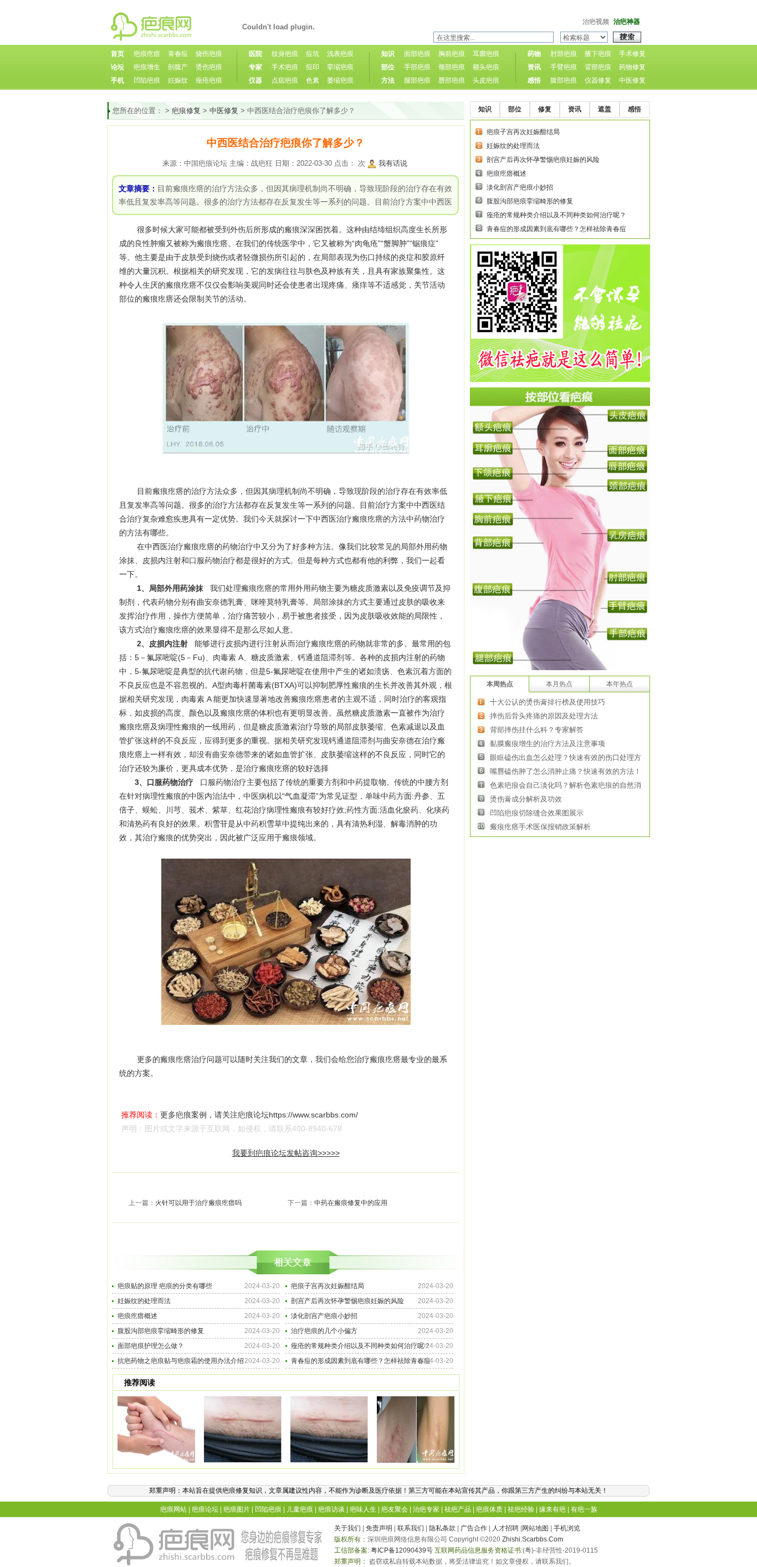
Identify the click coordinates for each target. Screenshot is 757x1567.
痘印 (312, 67)
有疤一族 (584, 1509)
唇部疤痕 (451, 80)
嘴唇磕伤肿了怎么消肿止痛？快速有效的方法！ (565, 771)
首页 (117, 54)
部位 (388, 67)
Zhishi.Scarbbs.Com (532, 1539)
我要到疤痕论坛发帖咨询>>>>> (286, 1153)
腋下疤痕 (598, 54)
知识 (388, 54)
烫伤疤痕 (209, 67)
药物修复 (632, 67)
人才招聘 (505, 1528)
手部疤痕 (417, 67)
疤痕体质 (489, 1509)
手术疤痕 (285, 67)
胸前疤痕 (451, 54)
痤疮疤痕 (209, 80)
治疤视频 (595, 21)
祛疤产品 (457, 1509)
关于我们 (347, 1528)
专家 (255, 67)
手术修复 (632, 54)
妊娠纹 (178, 80)
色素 (312, 80)
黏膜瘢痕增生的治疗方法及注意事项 (547, 743)
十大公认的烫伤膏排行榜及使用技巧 (547, 702)
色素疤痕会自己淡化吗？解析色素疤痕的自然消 (565, 785)
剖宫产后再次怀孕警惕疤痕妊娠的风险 (347, 1301)
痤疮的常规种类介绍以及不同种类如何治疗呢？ (361, 1346)
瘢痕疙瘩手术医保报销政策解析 (540, 827)
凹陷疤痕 (147, 80)
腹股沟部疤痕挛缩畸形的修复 (160, 1331)
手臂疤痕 (563, 67)
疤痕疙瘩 (147, 54)
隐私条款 (442, 1528)
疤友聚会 (394, 1509)
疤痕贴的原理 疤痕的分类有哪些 (164, 1286)
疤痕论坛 (205, 1509)
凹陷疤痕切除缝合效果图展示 (537, 813)
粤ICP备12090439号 (402, 1550)
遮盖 (604, 109)
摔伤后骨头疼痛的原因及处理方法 (544, 716)
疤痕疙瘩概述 (137, 1316)
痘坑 (312, 54)
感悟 (534, 80)
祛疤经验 (521, 1509)
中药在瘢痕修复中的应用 (350, 1203)
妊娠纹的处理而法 (144, 1301)
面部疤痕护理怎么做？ (150, 1346)
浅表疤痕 (340, 54)
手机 (117, 80)
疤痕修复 (186, 110)
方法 (388, 80)
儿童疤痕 (300, 1509)
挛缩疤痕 (340, 67)
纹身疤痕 (285, 54)
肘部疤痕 (563, 54)
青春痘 (178, 54)
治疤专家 (426, 1509)
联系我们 (410, 1528)
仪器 (255, 80)
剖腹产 (178, 67)
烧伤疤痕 (209, 54)
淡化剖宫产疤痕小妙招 (324, 1316)
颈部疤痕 (451, 67)
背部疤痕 (598, 67)
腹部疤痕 (563, 80)
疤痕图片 (236, 1509)
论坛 (117, 67)
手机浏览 (567, 1528)
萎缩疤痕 (340, 80)
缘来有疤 (552, 1509)
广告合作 (474, 1528)
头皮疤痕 (486, 80)
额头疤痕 (486, 67)
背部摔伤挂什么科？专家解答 (537, 730)
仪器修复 (598, 80)
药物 (534, 54)
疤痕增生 (147, 67)
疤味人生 (363, 1509)
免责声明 (379, 1528)
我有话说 (392, 163)
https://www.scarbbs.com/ (313, 1114)
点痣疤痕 (285, 80)
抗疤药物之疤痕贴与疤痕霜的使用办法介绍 (180, 1361)
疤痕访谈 (331, 1509)
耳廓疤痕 (486, 54)
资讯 (534, 67)
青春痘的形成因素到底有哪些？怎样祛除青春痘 (361, 1361)
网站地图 (535, 1528)
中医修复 (632, 80)
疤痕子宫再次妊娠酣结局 (327, 1286)
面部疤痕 (417, 54)
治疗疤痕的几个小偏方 (324, 1331)
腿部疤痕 (417, 80)
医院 (255, 54)
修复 (544, 109)
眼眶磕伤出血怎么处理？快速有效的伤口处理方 (565, 757)
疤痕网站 (173, 1509)
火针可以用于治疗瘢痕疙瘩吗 (198, 1203)
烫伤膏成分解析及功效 (526, 799)
